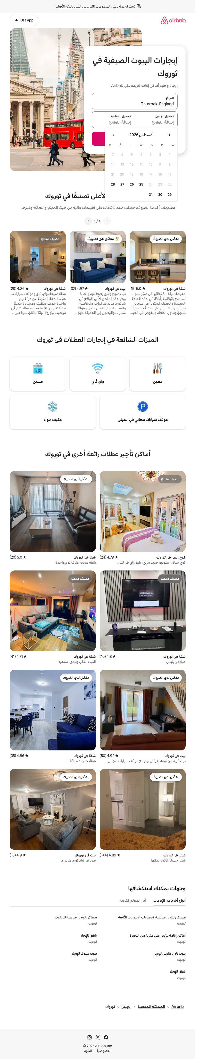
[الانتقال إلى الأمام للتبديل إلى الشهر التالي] (113, 134)
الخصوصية (104, 1051)
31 (150, 194)
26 (132, 184)
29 (170, 194)
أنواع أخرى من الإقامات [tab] (170, 900)
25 (141, 184)
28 (113, 184)
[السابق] (107, 221)
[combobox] (135, 104)
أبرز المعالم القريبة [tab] (133, 900)
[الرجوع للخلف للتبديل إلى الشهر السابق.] (169, 134)
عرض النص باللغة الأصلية (72, 6)
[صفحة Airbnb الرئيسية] (173, 20)
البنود (88, 1051)
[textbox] (156, 122)
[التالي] (88, 221)
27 (122, 184)
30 (160, 194)
